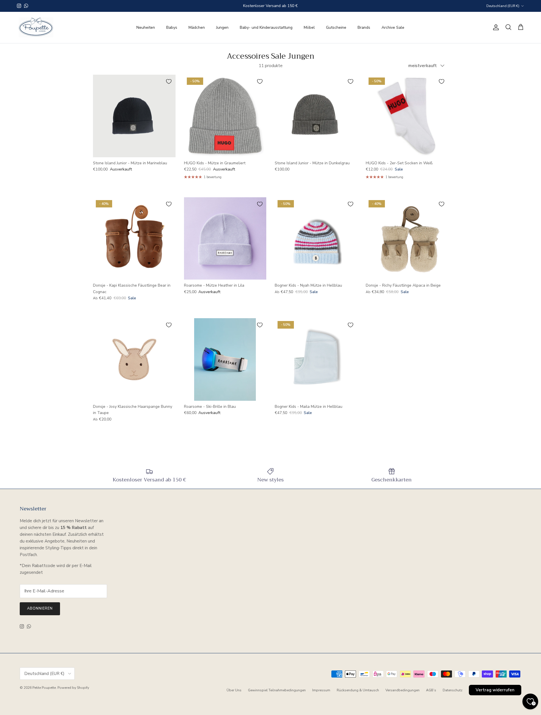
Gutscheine (336, 27)
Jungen (222, 27)
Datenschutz (452, 690)
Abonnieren (40, 608)
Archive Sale (393, 27)
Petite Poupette (44, 687)
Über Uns (234, 690)
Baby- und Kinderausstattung (266, 27)
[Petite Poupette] (36, 27)
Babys (171, 27)
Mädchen (197, 27)
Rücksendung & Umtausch (358, 690)
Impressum (321, 690)
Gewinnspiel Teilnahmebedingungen (277, 690)
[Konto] (494, 27)
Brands (364, 27)
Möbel (309, 27)
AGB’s (431, 690)
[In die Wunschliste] (169, 81)
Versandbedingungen (402, 690)
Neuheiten (145, 27)
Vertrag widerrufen (495, 690)
